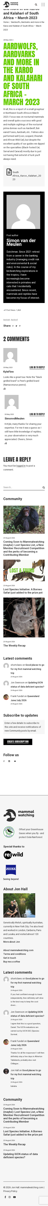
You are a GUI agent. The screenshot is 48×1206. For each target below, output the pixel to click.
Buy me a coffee (11, 961)
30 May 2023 (8, 367)
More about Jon (11, 942)
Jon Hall (15, 1070)
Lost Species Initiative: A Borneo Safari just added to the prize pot (22, 591)
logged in (21, 465)
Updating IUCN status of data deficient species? (20, 1155)
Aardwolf (14, 319)
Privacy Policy (10, 1191)
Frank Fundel (17, 696)
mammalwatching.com (31, 1187)
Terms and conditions (14, 954)
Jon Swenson (17, 682)
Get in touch (9, 958)
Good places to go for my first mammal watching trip (27, 669)
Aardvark (6, 319)
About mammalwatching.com (18, 950)
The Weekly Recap (14, 646)
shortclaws (16, 665)
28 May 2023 (8, 40)
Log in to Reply (37, 367)
